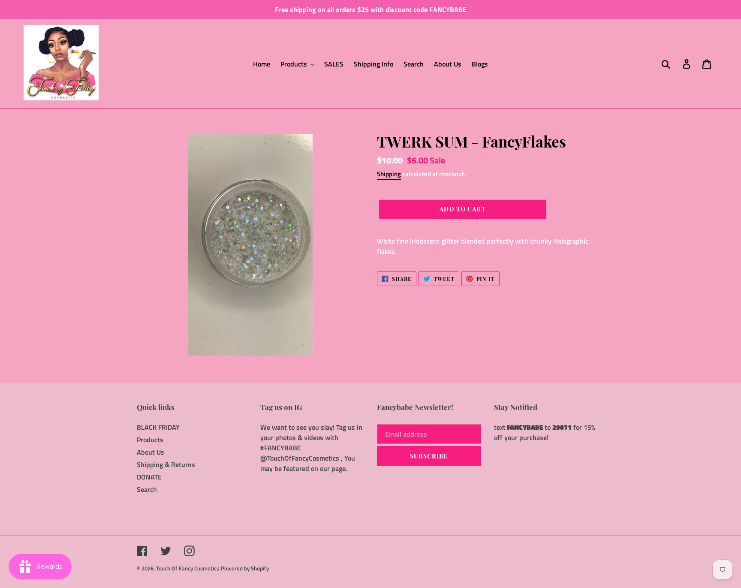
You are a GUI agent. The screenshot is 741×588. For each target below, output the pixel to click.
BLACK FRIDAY (158, 427)
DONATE (149, 477)
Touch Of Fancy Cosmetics (187, 568)
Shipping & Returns (166, 464)
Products (150, 439)
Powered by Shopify (245, 568)
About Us (150, 452)
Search (147, 489)
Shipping (389, 174)
